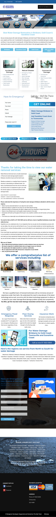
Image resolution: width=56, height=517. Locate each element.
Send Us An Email (46, 139)
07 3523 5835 (9, 1)
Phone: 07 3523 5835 (35, 497)
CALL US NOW (7, 381)
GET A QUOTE (19, 1)
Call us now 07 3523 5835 (42, 343)
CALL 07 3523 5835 (49, 50)
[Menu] (4, 10)
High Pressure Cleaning (21, 287)
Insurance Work (47, 314)
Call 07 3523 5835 (9, 139)
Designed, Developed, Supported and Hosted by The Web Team (24, 514)
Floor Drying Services (28, 315)
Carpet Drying (21, 271)
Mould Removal (7, 271)
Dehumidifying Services (49, 287)
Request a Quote (28, 139)
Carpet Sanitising (35, 271)
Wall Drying (49, 271)
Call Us (34, 96)
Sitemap (46, 514)
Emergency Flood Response (9, 315)
